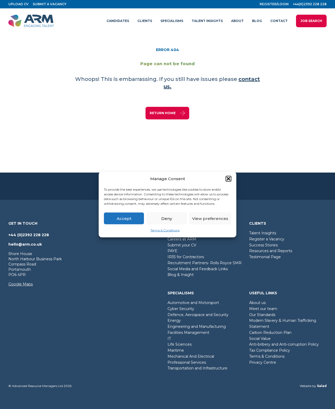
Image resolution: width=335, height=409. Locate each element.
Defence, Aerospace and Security (198, 314)
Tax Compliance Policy (269, 350)
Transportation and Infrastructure (197, 368)
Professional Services (187, 362)
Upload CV (18, 4)
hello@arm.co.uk (25, 244)
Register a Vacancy (266, 239)
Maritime (176, 350)
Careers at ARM (182, 239)
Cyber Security (181, 308)
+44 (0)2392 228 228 (28, 235)
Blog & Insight (181, 274)
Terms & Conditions (165, 230)
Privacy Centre (262, 362)
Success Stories (263, 245)
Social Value (260, 338)
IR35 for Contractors (186, 257)
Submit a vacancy (49, 4)
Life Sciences (180, 344)
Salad (322, 386)
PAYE (172, 250)
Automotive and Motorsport (193, 302)
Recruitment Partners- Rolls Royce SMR (205, 263)
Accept (124, 218)
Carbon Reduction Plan (270, 332)
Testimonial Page (265, 257)
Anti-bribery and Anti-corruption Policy (284, 344)
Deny (166, 218)
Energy (174, 320)
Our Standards (262, 314)
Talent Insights (262, 233)
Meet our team (263, 308)
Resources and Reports (270, 250)
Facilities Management (188, 332)
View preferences (210, 218)
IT (169, 338)
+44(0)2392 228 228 (310, 4)
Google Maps (20, 284)
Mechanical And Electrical (191, 356)
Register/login (274, 4)
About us (257, 302)
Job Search (311, 21)
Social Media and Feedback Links (198, 269)
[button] (228, 178)
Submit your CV (182, 245)
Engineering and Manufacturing (197, 326)
